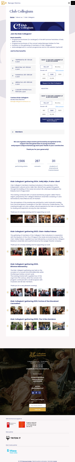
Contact (37, 386)
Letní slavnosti (37, 381)
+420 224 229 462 (37, 367)
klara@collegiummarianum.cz (20, 101)
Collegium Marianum (37, 377)
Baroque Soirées (27, 461)
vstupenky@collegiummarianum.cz (37, 368)
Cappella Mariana (37, 379)
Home (12, 17)
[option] (17, 219)
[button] (7, 218)
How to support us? (38, 388)
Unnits (55, 461)
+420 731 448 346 (37, 365)
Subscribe (37, 409)
